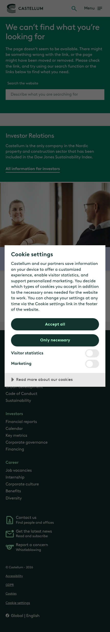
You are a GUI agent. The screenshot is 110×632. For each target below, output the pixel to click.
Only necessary (55, 339)
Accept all (55, 324)
